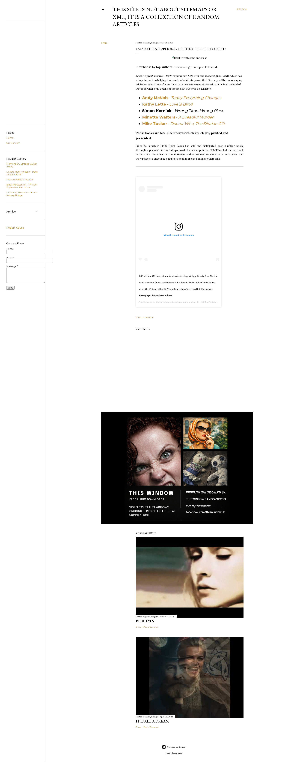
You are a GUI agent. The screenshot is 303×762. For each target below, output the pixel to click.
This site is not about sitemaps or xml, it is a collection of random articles (166, 17)
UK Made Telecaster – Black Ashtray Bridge (21, 194)
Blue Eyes (145, 621)
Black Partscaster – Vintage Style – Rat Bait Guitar (21, 186)
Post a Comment (151, 627)
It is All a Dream (152, 721)
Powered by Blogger (176, 747)
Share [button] (104, 43)
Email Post (148, 317)
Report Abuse (15, 227)
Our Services (13, 143)
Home (9, 138)
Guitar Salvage (163, 302)
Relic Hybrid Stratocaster (20, 179)
